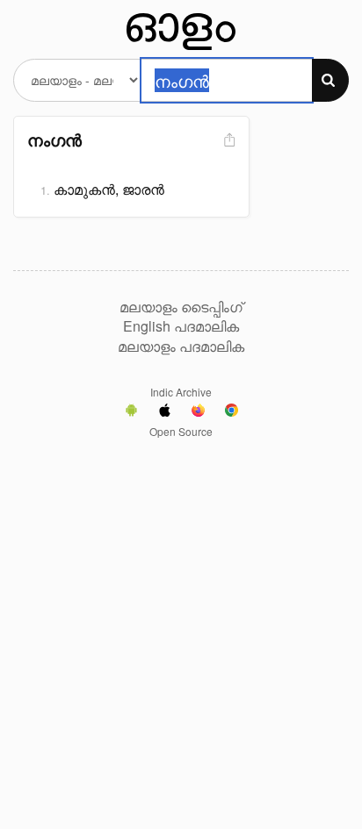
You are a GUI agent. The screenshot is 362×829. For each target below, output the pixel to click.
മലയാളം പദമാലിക (181, 346)
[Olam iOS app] (164, 412)
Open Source (181, 431)
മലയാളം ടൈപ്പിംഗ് (181, 307)
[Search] (330, 80)
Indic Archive (181, 391)
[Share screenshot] (227, 141)
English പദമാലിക (181, 326)
